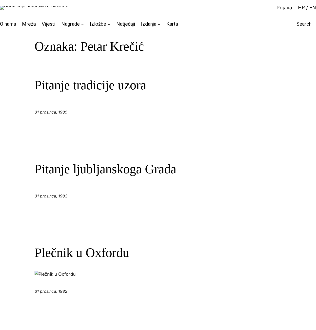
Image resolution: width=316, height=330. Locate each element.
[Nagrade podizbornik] (82, 23)
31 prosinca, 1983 (51, 196)
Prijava (284, 8)
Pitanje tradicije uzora (90, 85)
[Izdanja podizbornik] (159, 23)
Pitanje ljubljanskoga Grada (105, 169)
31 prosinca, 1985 (51, 112)
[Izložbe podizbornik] (108, 23)
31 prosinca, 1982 (51, 291)
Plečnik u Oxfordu (82, 253)
